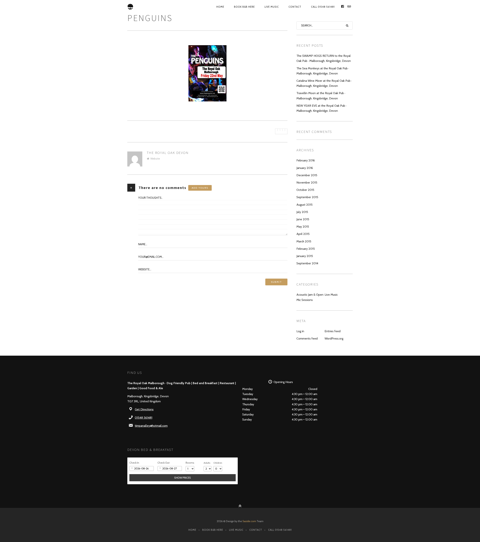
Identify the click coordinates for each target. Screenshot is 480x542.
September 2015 (307, 197)
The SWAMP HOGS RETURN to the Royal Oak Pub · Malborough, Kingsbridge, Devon (323, 58)
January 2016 (304, 168)
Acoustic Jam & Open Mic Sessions (309, 297)
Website (155, 158)
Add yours (200, 187)
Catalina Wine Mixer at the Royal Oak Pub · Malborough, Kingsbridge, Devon (324, 83)
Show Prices (182, 477)
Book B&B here (244, 6)
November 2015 (306, 182)
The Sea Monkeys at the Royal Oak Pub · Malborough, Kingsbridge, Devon (322, 71)
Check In (134, 462)
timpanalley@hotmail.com (151, 425)
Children (217, 462)
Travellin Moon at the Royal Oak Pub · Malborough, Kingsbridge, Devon (320, 95)
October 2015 (305, 190)
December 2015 (306, 175)
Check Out (164, 462)
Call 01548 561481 (323, 6)
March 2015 (303, 241)
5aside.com (249, 521)
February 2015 (305, 248)
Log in (300, 331)
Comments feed (307, 338)
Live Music (272, 6)
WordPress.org (334, 338)
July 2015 (302, 212)
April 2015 (303, 234)
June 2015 (302, 219)
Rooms (190, 462)
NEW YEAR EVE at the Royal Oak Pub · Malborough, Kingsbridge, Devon (321, 108)
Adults (207, 462)
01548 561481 (143, 417)
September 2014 (307, 263)
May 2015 (302, 226)
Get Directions (144, 409)
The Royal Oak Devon (168, 152)
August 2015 (304, 204)
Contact (295, 6)
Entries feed (332, 331)
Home (220, 6)
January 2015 (304, 256)
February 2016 (305, 160)
